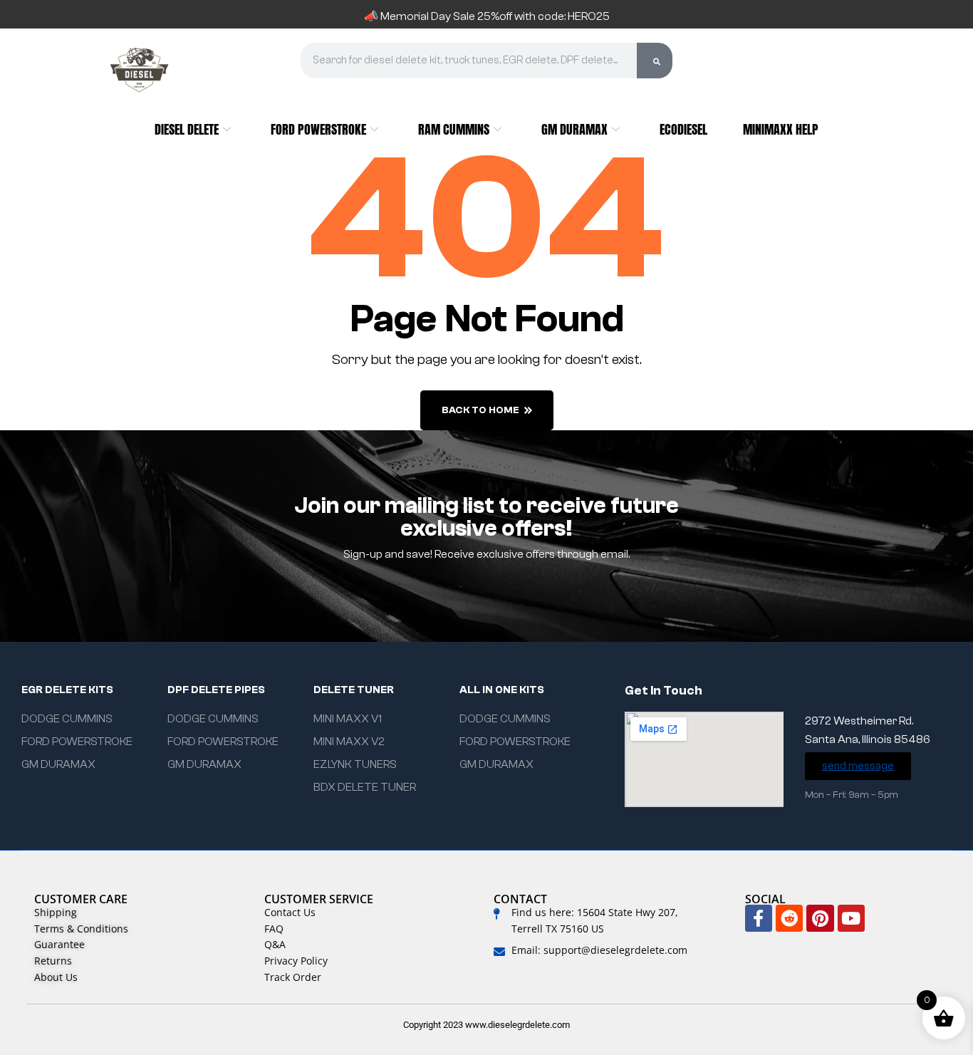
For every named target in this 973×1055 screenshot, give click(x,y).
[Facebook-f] (758, 918)
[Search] (654, 60)
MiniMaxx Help (780, 129)
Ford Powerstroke (318, 129)
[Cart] (786, 68)
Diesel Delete (187, 129)
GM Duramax (574, 129)
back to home (480, 410)
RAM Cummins (453, 129)
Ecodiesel (683, 129)
